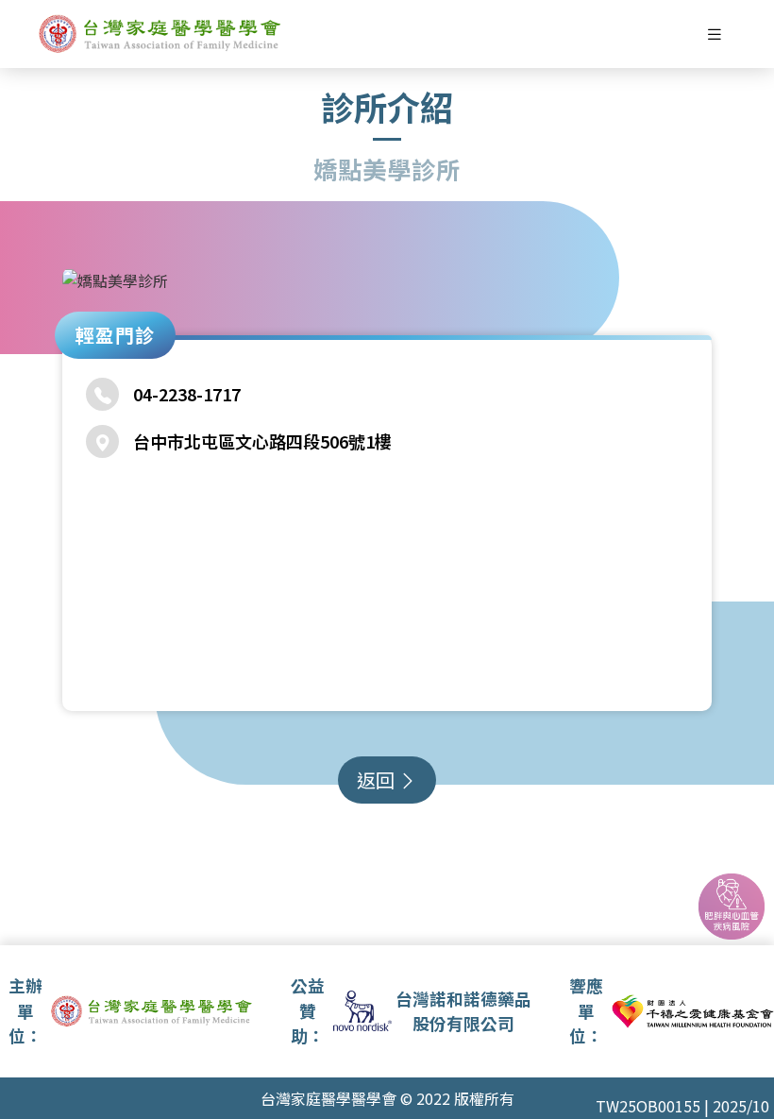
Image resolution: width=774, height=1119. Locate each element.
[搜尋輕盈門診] (731, 906)
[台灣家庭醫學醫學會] (160, 34)
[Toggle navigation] (714, 34)
